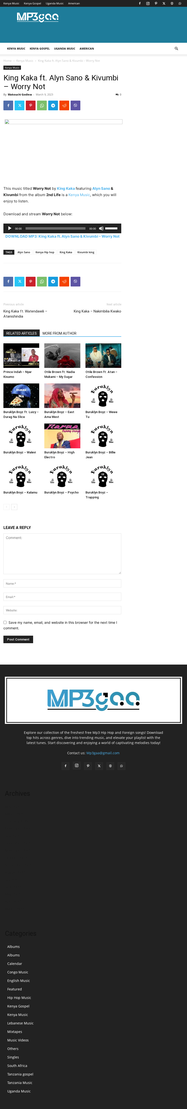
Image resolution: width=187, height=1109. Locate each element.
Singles (13, 1057)
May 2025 (12, 806)
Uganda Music (55, 3)
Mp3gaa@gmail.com (103, 753)
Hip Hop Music (19, 997)
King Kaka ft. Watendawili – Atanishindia (25, 314)
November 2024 (18, 828)
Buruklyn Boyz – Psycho (61, 492)
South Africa (17, 1065)
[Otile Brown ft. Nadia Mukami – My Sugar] (62, 355)
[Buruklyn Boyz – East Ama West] (62, 395)
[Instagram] (147, 3)
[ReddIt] (64, 105)
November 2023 (18, 850)
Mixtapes (14, 1031)
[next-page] (14, 507)
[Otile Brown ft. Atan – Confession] (103, 355)
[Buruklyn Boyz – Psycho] (62, 476)
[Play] (9, 228)
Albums (13, 946)
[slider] (112, 228)
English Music (18, 980)
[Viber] (75, 105)
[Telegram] (53, 105)
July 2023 (12, 879)
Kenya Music (11, 3)
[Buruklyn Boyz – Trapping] (103, 476)
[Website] (172, 3)
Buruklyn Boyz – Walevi (19, 452)
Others (13, 1048)
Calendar (14, 963)
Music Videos (18, 1040)
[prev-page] (6, 507)
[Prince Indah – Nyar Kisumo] (21, 355)
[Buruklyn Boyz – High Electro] (62, 436)
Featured (14, 989)
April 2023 (13, 901)
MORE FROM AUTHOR (59, 333)
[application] (62, 228)
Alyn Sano (101, 188)
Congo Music (17, 972)
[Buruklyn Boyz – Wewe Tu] (103, 395)
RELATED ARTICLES (21, 333)
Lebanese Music (20, 1023)
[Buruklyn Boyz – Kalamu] (21, 476)
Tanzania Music (19, 1082)
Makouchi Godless (20, 94)
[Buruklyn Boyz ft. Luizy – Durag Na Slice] (21, 395)
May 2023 (12, 894)
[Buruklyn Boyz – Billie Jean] (103, 436)
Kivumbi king (85, 252)
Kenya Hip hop (45, 252)
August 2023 (15, 872)
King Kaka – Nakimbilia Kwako (97, 311)
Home (7, 61)
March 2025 (14, 814)
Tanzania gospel (20, 1074)
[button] (176, 48)
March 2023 (14, 908)
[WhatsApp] (180, 3)
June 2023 (13, 886)
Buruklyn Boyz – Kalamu (20, 492)
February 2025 (16, 821)
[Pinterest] (155, 3)
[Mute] (101, 228)
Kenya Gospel (32, 3)
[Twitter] (164, 3)
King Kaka (66, 188)
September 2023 (18, 865)
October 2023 (16, 857)
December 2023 (17, 843)
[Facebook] (139, 3)
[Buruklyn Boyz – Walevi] (21, 436)
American (74, 3)
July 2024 (12, 835)
